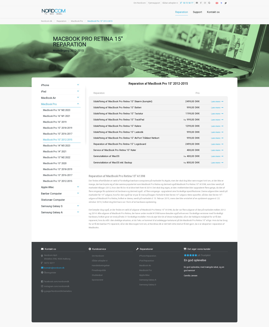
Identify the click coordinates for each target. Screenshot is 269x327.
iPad (43, 91)
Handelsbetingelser (101, 265)
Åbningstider (50, 272)
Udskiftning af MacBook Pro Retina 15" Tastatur (118, 113)
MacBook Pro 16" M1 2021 (56, 116)
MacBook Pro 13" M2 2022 (56, 157)
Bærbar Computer (51, 193)
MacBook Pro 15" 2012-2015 (57, 139)
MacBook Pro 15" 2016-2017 (57, 134)
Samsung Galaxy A (52, 212)
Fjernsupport (154, 3)
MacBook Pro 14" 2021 (54, 151)
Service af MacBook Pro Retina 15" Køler (114, 150)
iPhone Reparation (147, 256)
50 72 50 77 (188, 3)
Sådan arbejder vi (170, 3)
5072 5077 (49, 263)
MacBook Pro (77, 21)
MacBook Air (48, 97)
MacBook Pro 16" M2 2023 (56, 110)
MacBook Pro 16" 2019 (54, 122)
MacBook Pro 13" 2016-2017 (57, 175)
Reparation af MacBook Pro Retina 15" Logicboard (119, 144)
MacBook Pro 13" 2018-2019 (57, 169)
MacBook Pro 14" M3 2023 (56, 145)
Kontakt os (213, 12)
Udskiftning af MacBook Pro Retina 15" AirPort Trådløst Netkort (126, 138)
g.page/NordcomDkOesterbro (58, 291)
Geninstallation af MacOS (106, 156)
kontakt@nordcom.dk (54, 268)
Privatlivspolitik (99, 270)
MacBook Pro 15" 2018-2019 (57, 128)
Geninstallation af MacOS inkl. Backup (112, 162)
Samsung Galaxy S (51, 206)
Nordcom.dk (46, 21)
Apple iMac (47, 187)
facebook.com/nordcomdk (56, 281)
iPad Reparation (146, 260)
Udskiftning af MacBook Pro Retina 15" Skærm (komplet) (122, 101)
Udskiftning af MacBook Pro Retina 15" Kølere (117, 126)
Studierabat (97, 275)
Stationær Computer (53, 199)
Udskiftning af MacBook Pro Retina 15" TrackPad (118, 119)
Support (197, 12)
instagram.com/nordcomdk (56, 286)
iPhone (45, 85)
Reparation (181, 12)
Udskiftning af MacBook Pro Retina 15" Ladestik (118, 132)
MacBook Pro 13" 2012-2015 (57, 181)
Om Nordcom (140, 3)
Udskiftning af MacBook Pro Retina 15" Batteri (117, 107)
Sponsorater (97, 280)
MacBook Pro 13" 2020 (54, 163)
